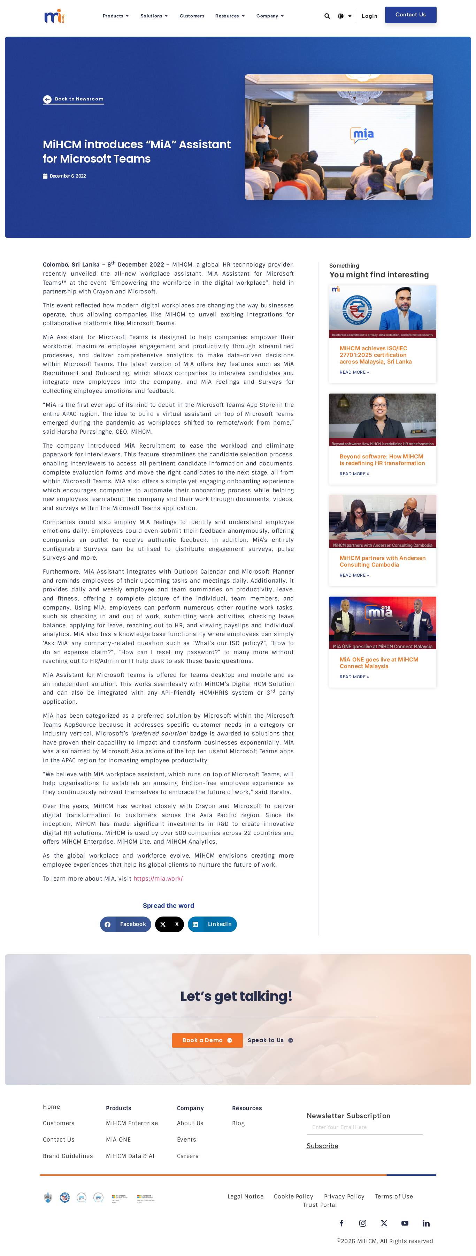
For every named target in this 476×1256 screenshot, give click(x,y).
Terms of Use (394, 1196)
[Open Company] (282, 16)
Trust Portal (320, 1205)
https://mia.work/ (158, 878)
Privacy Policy (344, 1196)
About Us (190, 1123)
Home (51, 1107)
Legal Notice (246, 1196)
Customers (59, 1123)
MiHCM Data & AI (130, 1156)
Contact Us (59, 1139)
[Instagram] (363, 1223)
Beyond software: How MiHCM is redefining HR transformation (382, 459)
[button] (126, 924)
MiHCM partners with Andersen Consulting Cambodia (383, 561)
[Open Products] (127, 16)
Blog (238, 1123)
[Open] (350, 16)
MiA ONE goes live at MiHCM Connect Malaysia (379, 663)
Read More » (354, 372)
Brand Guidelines (68, 1156)
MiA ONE (118, 1139)
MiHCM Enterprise (132, 1123)
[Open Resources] (243, 16)
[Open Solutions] (166, 16)
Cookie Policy (293, 1196)
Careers (188, 1156)
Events (187, 1139)
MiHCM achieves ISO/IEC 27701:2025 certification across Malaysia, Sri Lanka (376, 355)
